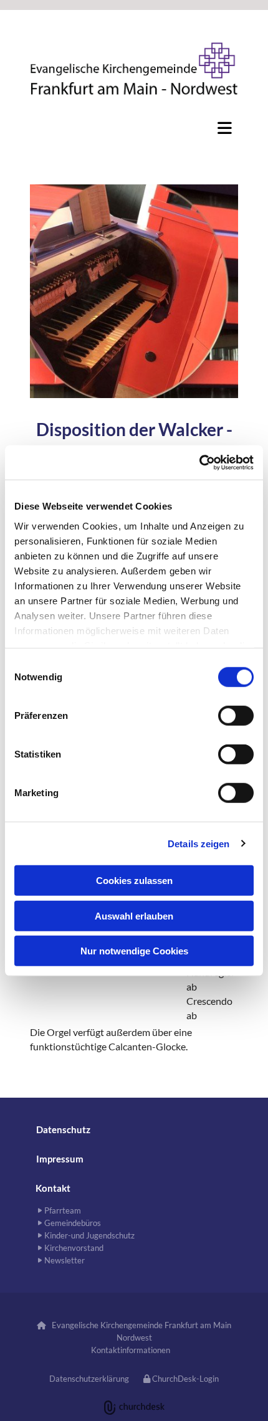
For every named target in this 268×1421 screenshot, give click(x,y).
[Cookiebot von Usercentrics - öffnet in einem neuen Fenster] (199, 462)
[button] (134, 128)
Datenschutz (63, 1129)
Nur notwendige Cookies (134, 951)
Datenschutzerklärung (89, 1379)
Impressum (60, 1158)
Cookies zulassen (134, 880)
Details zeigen (198, 843)
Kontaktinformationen (130, 1350)
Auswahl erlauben (134, 915)
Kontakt (53, 1188)
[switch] (236, 716)
